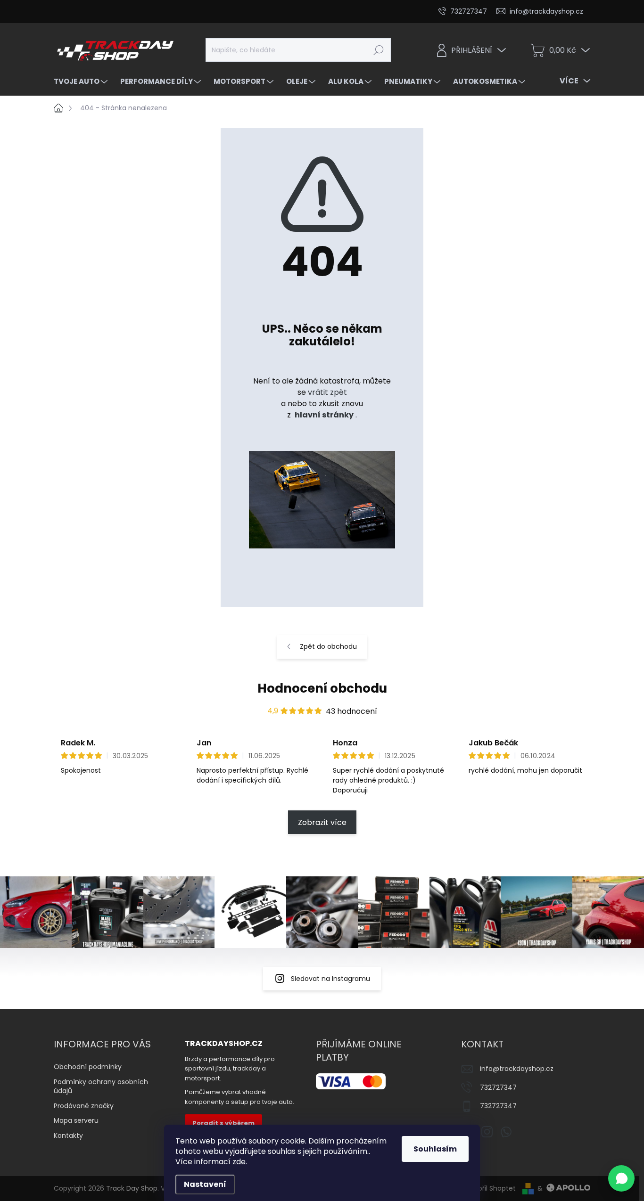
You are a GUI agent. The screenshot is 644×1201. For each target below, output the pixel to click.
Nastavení (205, 1184)
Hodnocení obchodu (322, 688)
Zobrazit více (322, 822)
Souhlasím (435, 1149)
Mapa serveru (76, 1120)
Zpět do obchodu (328, 646)
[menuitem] (82, 81)
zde (239, 1161)
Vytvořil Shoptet (489, 1188)
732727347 (498, 1087)
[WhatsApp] (506, 1130)
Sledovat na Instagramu (330, 978)
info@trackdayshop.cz (516, 1068)
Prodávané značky (84, 1106)
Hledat (378, 50)
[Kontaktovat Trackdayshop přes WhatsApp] (621, 1178)
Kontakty (68, 1135)
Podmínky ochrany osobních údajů (101, 1086)
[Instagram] (487, 1130)
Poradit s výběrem (223, 1123)
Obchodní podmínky (88, 1066)
